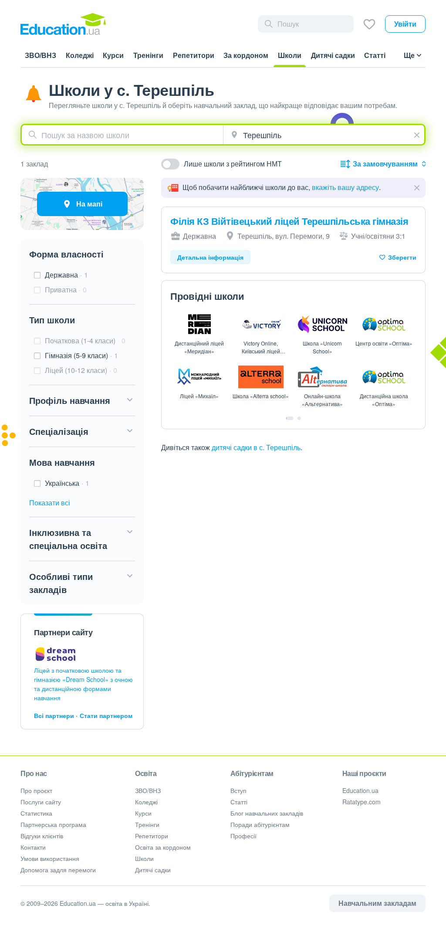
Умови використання (49, 858)
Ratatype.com (361, 801)
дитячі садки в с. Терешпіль (256, 447)
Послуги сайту (40, 801)
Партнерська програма (53, 824)
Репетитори (151, 835)
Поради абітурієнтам (260, 824)
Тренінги (147, 824)
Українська (67, 483)
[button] (82, 400)
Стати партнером (106, 715)
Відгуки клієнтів (41, 835)
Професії (243, 835)
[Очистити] (417, 134)
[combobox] (122, 134)
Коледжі (146, 801)
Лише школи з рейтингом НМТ (233, 164)
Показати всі (49, 503)
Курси (143, 813)
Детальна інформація (210, 257)
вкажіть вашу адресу (345, 187)
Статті (238, 801)
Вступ (238, 790)
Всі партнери (54, 715)
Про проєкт (36, 790)
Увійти (405, 24)
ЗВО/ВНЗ (148, 790)
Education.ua (360, 790)
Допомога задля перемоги (58, 869)
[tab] (289, 418)
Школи (144, 858)
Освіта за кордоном (163, 847)
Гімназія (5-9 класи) (81, 355)
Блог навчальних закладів (266, 813)
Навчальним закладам (377, 903)
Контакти (33, 847)
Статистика (36, 813)
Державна (66, 275)
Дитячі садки (153, 869)
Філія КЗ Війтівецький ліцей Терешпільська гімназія (289, 221)
